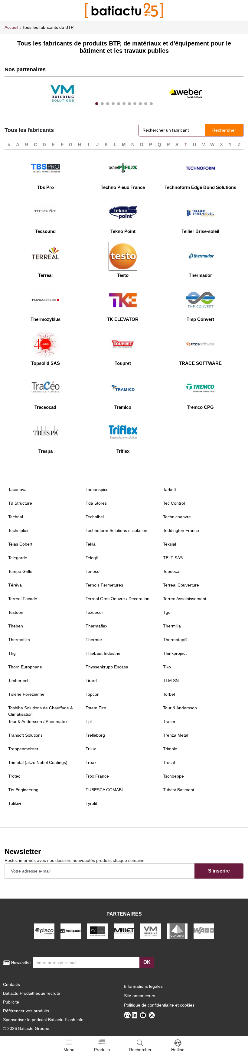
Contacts (11, 984)
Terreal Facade (22, 598)
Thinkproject (175, 653)
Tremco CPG (200, 407)
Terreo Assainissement (184, 598)
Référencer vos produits (26, 1010)
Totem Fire (96, 707)
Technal (15, 516)
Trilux (91, 748)
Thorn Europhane (25, 666)
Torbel (169, 694)
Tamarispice (97, 489)
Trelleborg (95, 735)
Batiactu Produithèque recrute (31, 993)
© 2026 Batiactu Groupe (26, 1028)
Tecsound (45, 231)
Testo (123, 275)
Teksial (169, 544)
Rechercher (224, 130)
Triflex (122, 451)
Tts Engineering (23, 789)
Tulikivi (14, 803)
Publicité (11, 1002)
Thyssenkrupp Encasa (107, 666)
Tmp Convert (200, 319)
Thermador (200, 275)
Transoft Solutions (25, 735)
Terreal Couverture (181, 585)
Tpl (89, 721)
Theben (15, 626)
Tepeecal (171, 571)
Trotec (14, 776)
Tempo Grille (20, 571)
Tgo (167, 612)
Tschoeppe (173, 776)
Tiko (167, 666)
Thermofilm (19, 639)
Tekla (91, 544)
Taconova (17, 489)
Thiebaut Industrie (103, 653)
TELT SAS (173, 557)
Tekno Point (122, 231)
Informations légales (143, 986)
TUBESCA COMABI (104, 789)
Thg (12, 653)
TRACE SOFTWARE (200, 363)
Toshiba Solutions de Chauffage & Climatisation (40, 711)
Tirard (91, 680)
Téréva (15, 585)
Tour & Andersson (180, 707)
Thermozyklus (45, 319)
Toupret (123, 363)
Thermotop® (175, 639)
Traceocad (45, 407)
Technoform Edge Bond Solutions (200, 187)
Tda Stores (96, 503)
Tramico (122, 407)
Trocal (169, 762)
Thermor (94, 639)
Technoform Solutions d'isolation (116, 530)
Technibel (95, 516)
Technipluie (19, 530)
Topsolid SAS (45, 363)
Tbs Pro (45, 187)
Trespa (45, 451)
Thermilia (172, 626)
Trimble (170, 748)
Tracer (169, 721)
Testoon (15, 612)
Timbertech (19, 680)
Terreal (45, 275)
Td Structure (20, 503)
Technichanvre (177, 516)
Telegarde (17, 557)
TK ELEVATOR (123, 319)
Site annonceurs (139, 995)
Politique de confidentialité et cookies (159, 1005)
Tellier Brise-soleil (200, 231)
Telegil (92, 557)
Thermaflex (96, 626)
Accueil (11, 27)
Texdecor (94, 612)
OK (147, 962)
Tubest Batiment (178, 789)
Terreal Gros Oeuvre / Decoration (117, 598)
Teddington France (181, 530)
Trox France (97, 776)
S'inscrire (219, 870)
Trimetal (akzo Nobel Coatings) (37, 762)
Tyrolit (91, 803)
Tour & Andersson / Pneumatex (37, 721)
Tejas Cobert (20, 544)
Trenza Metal (175, 735)
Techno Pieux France (123, 187)
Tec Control (174, 503)
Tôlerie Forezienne (26, 694)
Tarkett (169, 489)
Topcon (93, 694)
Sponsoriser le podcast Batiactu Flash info (43, 1019)
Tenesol (93, 571)
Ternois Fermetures (104, 585)
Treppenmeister (23, 748)
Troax (91, 762)
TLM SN (171, 680)
